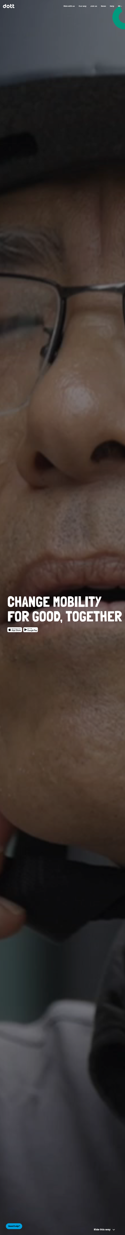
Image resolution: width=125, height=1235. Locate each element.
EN (119, 6)
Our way (82, 6)
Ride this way (102, 1229)
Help (112, 6)
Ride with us (69, 6)
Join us (93, 6)
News (103, 6)
